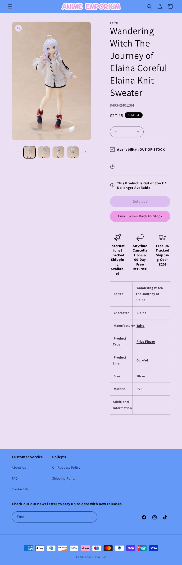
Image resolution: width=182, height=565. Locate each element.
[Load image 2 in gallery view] (44, 152)
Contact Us (20, 489)
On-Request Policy (66, 467)
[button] (10, 6)
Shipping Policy (64, 478)
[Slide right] (86, 152)
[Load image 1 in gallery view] (29, 152)
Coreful (142, 360)
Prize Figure (145, 341)
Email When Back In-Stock (140, 216)
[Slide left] (17, 152)
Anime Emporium (95, 557)
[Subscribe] (91, 517)
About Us (19, 467)
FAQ (15, 478)
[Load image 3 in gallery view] (58, 152)
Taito (140, 325)
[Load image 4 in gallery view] (73, 152)
